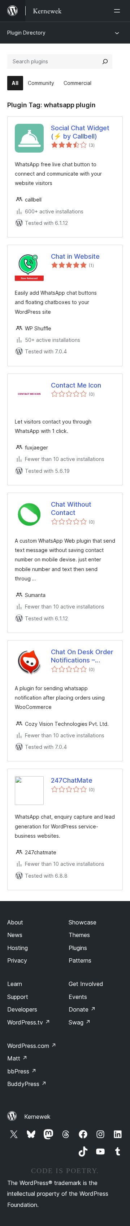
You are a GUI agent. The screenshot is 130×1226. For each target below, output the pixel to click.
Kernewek (37, 1116)
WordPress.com (31, 1045)
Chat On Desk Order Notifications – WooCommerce (82, 656)
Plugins (78, 947)
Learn (14, 983)
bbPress (21, 1071)
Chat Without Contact (71, 508)
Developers (22, 1009)
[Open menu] (118, 11)
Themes (79, 934)
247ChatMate (71, 780)
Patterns (80, 960)
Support (17, 996)
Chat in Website (75, 256)
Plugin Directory (26, 33)
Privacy (17, 960)
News (14, 934)
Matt (17, 1058)
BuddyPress (27, 1083)
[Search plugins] (105, 61)
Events (78, 996)
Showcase (82, 922)
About (15, 922)
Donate (82, 1009)
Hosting (17, 947)
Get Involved (86, 983)
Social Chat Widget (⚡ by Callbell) (80, 132)
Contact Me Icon (76, 385)
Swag (80, 1022)
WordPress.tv (28, 1022)
